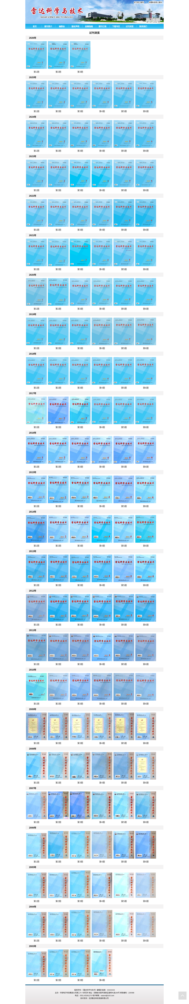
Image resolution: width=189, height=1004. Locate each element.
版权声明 (75, 26)
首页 (35, 26)
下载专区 (116, 26)
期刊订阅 (102, 26)
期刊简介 (48, 26)
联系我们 (143, 26)
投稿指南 (89, 26)
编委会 (62, 26)
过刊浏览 (130, 26)
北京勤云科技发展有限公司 (99, 998)
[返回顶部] (182, 996)
